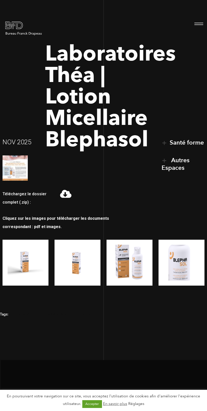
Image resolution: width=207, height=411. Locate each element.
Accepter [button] (92, 404)
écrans (24, 314)
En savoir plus (115, 403)
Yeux (86, 314)
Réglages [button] (136, 403)
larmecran (56, 314)
